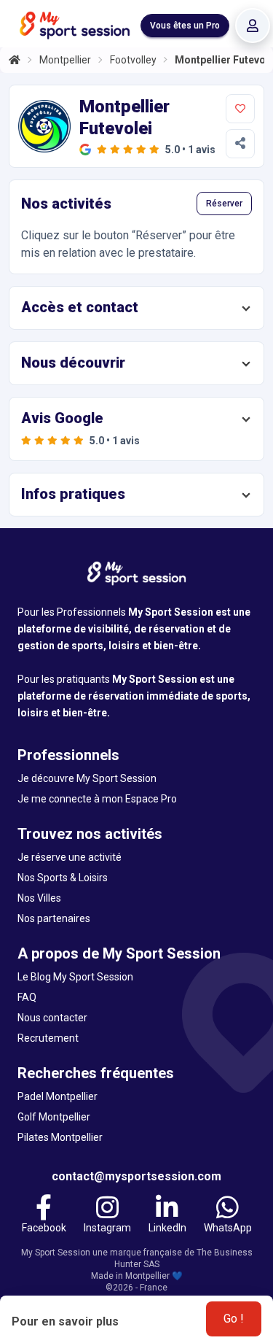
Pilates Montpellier (60, 1137)
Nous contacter (52, 1017)
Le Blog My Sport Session (75, 977)
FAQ (26, 997)
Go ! (233, 1318)
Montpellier (65, 60)
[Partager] (240, 143)
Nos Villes (39, 898)
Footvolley (133, 60)
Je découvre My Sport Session (87, 778)
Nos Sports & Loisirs (62, 877)
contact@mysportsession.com (136, 1176)
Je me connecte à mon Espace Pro (97, 799)
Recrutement (48, 1038)
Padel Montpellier (57, 1096)
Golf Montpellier (53, 1117)
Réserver (224, 203)
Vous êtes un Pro (185, 25)
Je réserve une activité (69, 857)
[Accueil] (14, 60)
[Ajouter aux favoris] (240, 108)
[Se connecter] (252, 25)
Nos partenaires (53, 918)
